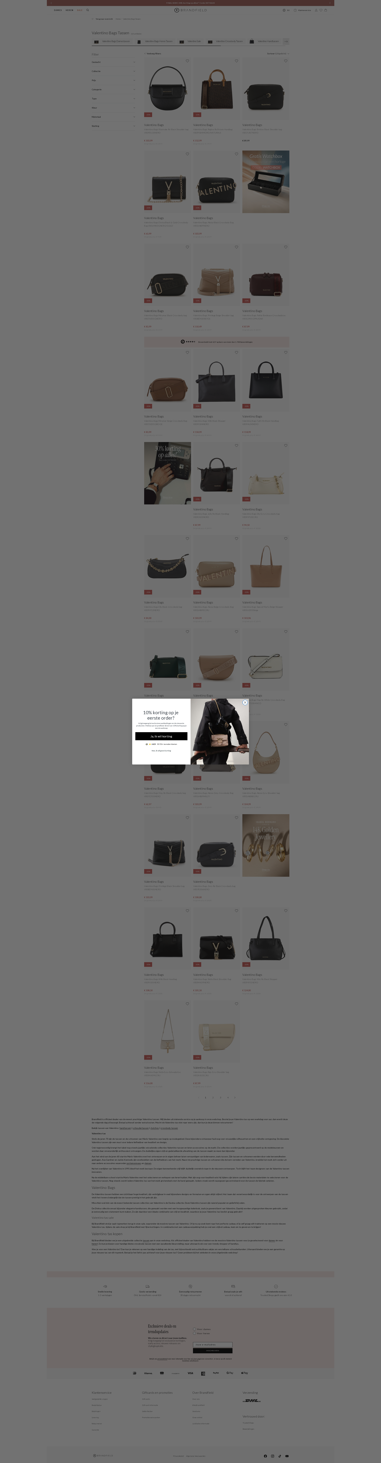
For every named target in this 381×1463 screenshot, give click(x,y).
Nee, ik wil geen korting (161, 751)
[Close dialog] (245, 702)
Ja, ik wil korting (161, 736)
